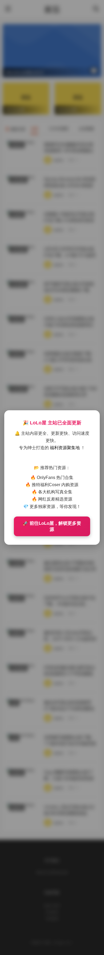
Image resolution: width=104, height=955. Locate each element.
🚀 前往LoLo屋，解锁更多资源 (52, 526)
